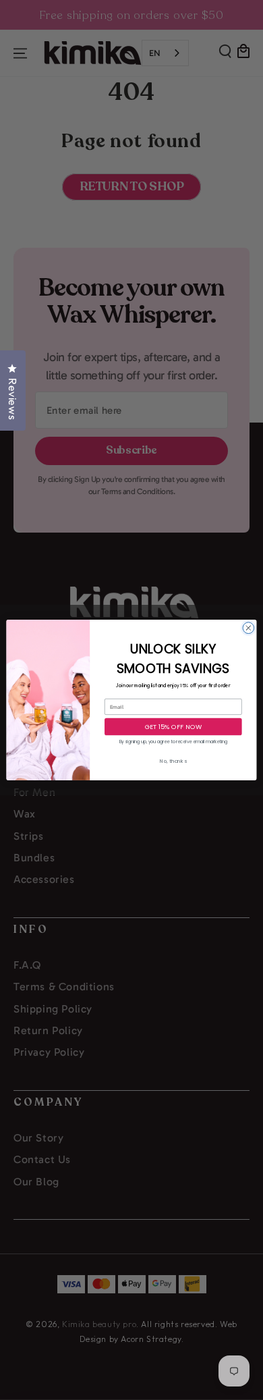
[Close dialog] (248, 628)
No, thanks (173, 761)
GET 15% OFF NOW (173, 726)
